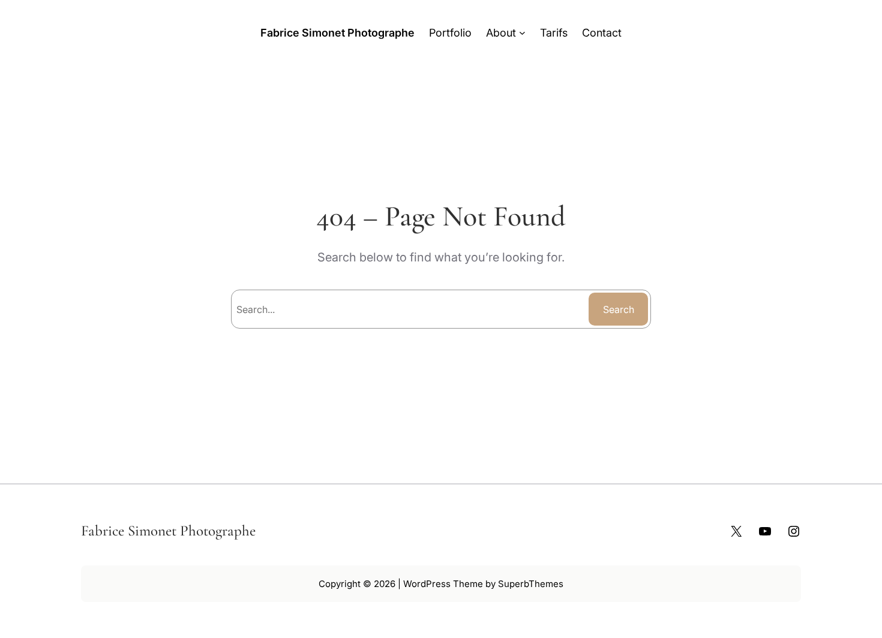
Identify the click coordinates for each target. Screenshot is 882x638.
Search (618, 309)
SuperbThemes (530, 583)
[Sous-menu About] (522, 32)
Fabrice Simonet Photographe (337, 32)
